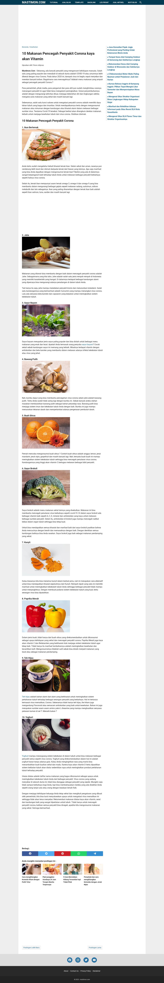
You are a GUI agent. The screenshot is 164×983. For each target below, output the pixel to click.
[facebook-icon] (69, 960)
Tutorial (54, 2)
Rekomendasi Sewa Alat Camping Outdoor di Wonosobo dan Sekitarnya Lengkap (123, 67)
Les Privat (104, 2)
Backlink (92, 2)
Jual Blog (66, 2)
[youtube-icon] (94, 960)
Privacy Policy (85, 971)
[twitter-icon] (86, 960)
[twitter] (46, 853)
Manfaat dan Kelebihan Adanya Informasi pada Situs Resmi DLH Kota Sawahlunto (123, 109)
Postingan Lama (95, 948)
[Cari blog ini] (140, 2)
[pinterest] (62, 853)
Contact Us (74, 971)
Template (79, 2)
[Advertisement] (82, 25)
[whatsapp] (79, 853)
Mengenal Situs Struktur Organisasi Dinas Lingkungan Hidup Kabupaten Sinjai (123, 99)
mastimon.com (33, 2)
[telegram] (95, 853)
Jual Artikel (118, 2)
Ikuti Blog (132, 2)
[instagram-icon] (78, 960)
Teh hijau (26, 697)
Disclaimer (96, 971)
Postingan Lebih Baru (31, 948)
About (66, 971)
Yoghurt (25, 756)
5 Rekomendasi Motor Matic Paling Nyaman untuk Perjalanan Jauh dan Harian (123, 77)
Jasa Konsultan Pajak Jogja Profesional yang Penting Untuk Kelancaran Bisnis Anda (121, 50)
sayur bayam (87, 344)
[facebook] (30, 853)
